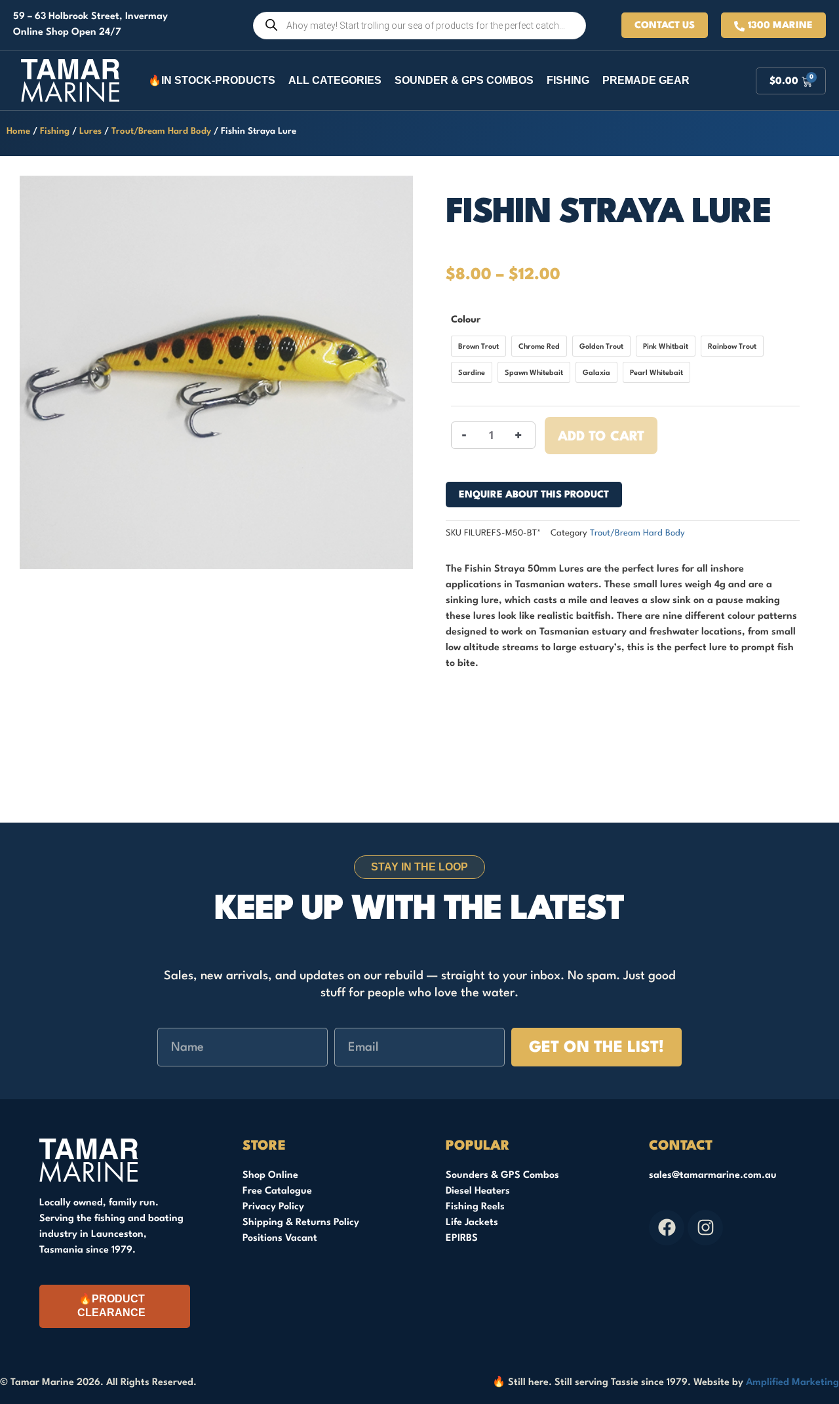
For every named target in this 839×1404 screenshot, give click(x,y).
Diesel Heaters (478, 1191)
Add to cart (601, 437)
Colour (465, 320)
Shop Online (270, 1175)
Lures (90, 131)
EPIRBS (462, 1238)
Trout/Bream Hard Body (161, 131)
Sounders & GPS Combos (502, 1175)
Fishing (568, 80)
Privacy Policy (273, 1207)
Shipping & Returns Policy (301, 1223)
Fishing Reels (475, 1207)
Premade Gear (646, 80)
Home (18, 131)
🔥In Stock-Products (211, 80)
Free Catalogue (277, 1191)
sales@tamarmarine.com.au (713, 1175)
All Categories (334, 80)
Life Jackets (472, 1223)
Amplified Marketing (792, 1383)
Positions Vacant (280, 1238)
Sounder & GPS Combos (464, 80)
